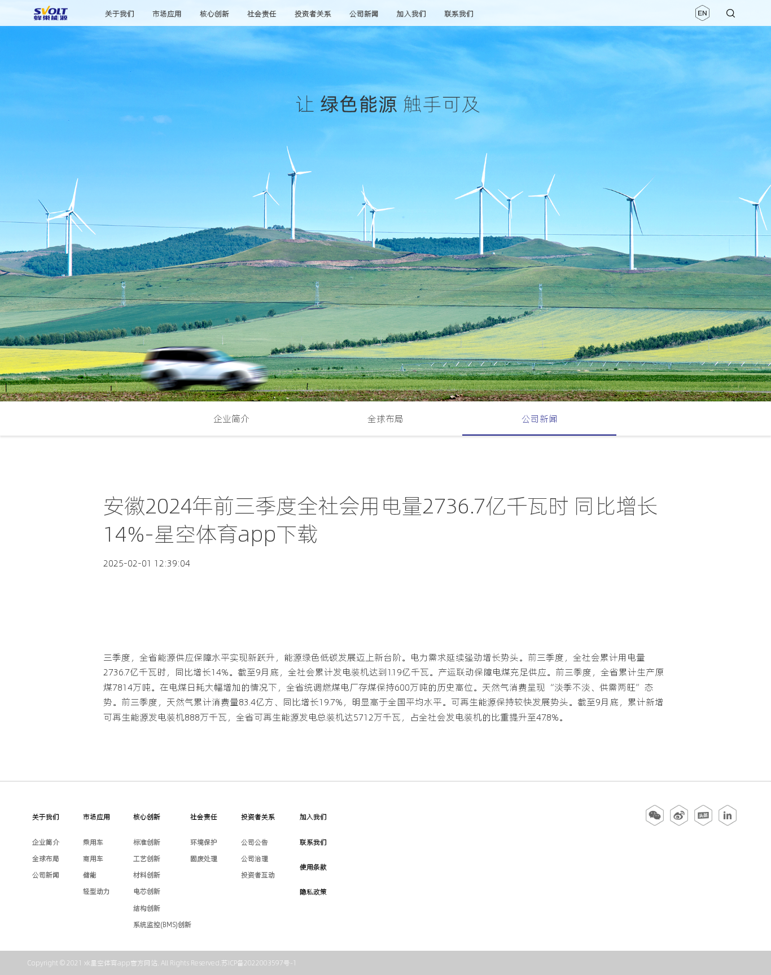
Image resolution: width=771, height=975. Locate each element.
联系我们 (459, 13)
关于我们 (119, 13)
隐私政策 (313, 892)
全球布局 (385, 418)
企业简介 (231, 418)
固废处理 (203, 858)
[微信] (655, 823)
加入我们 (411, 13)
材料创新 (146, 875)
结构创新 (146, 908)
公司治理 (254, 858)
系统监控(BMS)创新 (162, 924)
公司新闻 (364, 13)
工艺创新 (146, 858)
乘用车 (93, 842)
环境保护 (203, 842)
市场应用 (167, 13)
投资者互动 (258, 875)
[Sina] (679, 823)
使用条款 (313, 867)
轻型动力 (96, 891)
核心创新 (214, 13)
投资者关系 (313, 13)
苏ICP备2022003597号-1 (259, 963)
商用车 (93, 858)
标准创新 (146, 842)
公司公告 (254, 842)
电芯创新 (146, 891)
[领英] (727, 823)
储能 (90, 875)
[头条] (703, 823)
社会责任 (262, 13)
